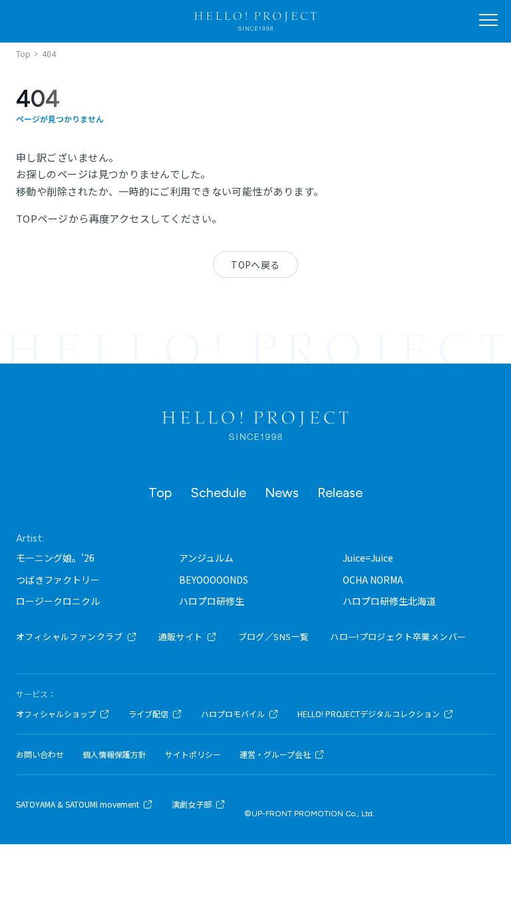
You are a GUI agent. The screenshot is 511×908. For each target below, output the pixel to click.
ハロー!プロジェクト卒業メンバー (398, 636)
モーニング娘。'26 (55, 557)
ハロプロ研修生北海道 (389, 601)
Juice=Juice (368, 557)
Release (340, 493)
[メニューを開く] (488, 20)
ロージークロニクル (58, 601)
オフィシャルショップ (56, 714)
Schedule (218, 493)
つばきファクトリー (58, 579)
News (282, 493)
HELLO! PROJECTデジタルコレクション (368, 714)
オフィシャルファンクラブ (69, 636)
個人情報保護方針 (114, 754)
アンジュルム (206, 557)
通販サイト (180, 636)
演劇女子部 (192, 804)
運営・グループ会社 (275, 754)
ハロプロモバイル (233, 714)
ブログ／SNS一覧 (273, 636)
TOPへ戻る (255, 264)
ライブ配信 (148, 714)
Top (160, 493)
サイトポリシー (193, 754)
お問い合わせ (40, 754)
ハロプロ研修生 (211, 601)
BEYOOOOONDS (213, 579)
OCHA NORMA (373, 579)
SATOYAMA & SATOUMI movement (77, 804)
